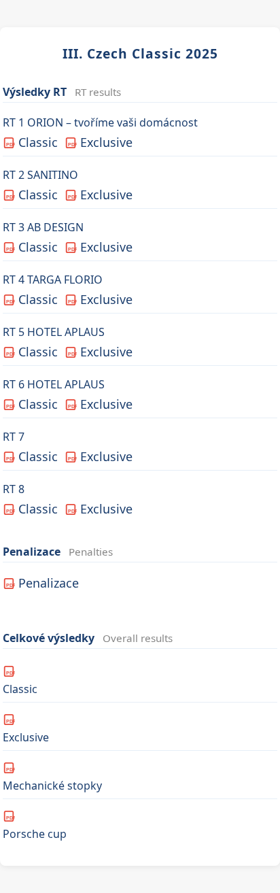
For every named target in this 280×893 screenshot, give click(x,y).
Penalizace (43, 583)
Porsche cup (35, 827)
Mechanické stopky (52, 779)
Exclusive (100, 142)
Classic (32, 142)
